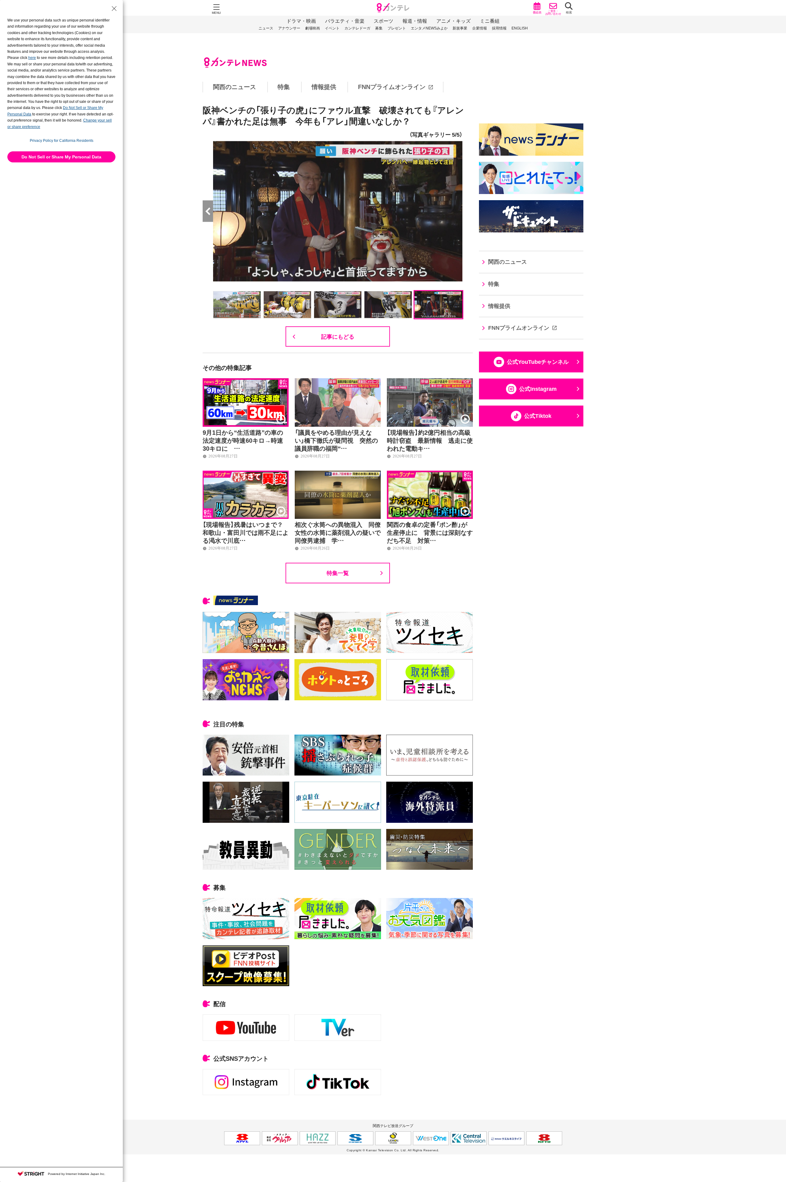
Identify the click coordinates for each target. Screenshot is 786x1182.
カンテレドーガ (357, 28)
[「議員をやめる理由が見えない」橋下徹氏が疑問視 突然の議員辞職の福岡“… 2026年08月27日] (338, 382)
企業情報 (479, 28)
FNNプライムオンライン (392, 87)
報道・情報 (415, 21)
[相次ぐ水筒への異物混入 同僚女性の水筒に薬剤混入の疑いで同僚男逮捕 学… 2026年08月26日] (338, 474)
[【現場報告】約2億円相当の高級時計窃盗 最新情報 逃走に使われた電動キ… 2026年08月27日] (430, 382)
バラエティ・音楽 (344, 21)
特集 (284, 87)
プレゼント (396, 28)
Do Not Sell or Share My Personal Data (61, 156)
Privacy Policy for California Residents (61, 140)
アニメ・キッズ (453, 21)
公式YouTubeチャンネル (538, 362)
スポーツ (383, 21)
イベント (332, 28)
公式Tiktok (537, 416)
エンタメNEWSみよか (429, 28)
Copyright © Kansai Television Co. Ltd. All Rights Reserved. (393, 1150)
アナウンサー (289, 28)
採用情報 (499, 28)
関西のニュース (234, 87)
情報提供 (324, 87)
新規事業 (460, 28)
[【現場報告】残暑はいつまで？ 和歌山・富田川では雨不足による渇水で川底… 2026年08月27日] (246, 474)
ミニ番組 (490, 21)
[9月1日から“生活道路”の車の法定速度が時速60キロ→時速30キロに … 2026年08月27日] (246, 382)
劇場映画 (312, 28)
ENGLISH (520, 28)
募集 (379, 28)
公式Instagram (538, 389)
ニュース (266, 28)
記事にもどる (337, 336)
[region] (393, 87)
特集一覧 (338, 573)
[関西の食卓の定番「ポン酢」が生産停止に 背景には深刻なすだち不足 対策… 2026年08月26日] (430, 474)
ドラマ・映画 (301, 21)
